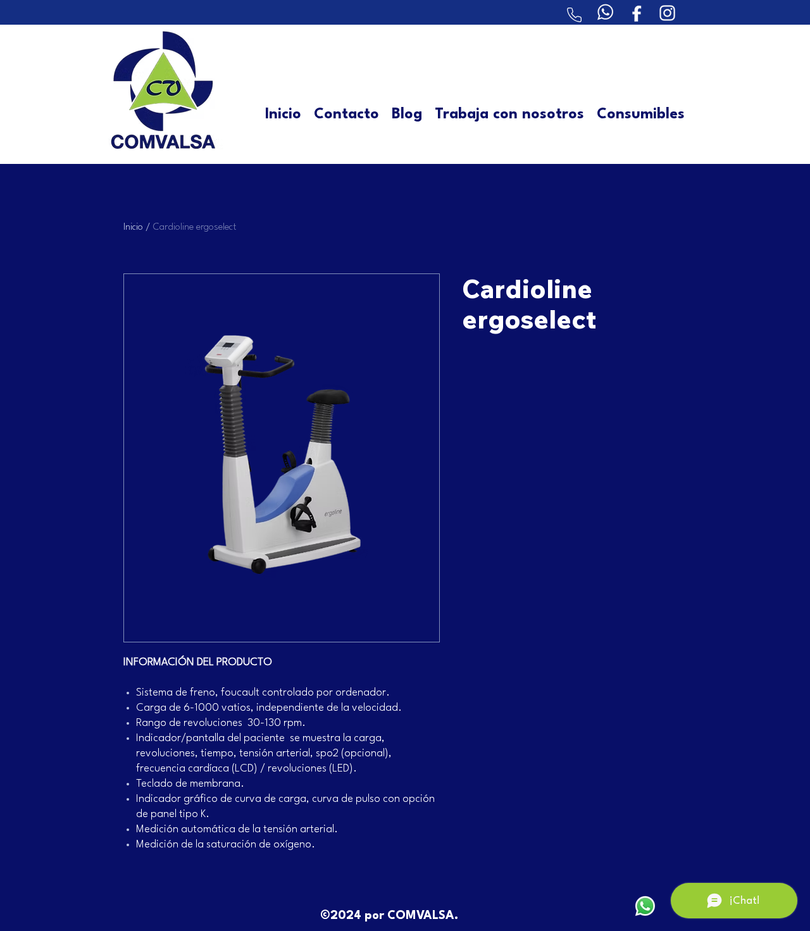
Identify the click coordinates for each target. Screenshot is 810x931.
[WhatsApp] (645, 906)
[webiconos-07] (605, 12)
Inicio (133, 227)
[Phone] (574, 15)
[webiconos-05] (667, 12)
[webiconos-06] (636, 12)
